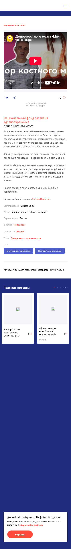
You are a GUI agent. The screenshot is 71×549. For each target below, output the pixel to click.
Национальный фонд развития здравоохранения (26, 120)
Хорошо (20, 534)
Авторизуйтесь (12, 269)
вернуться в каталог (14, 25)
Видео (20, 231)
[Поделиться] (6, 97)
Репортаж (19, 224)
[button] (55, 287)
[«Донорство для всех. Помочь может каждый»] (18, 309)
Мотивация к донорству (18, 250)
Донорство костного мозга (26, 238)
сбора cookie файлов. (31, 525)
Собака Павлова (41, 199)
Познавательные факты (50, 250)
